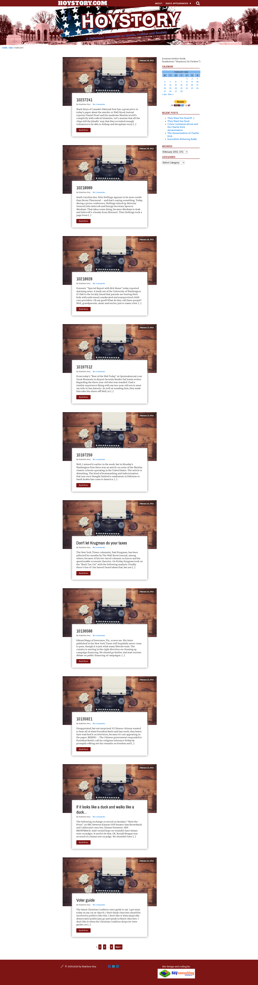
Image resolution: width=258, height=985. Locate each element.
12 (170, 85)
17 (197, 85)
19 (170, 88)
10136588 (84, 631)
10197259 (84, 455)
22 (187, 88)
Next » (118, 946)
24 (197, 88)
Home (4, 47)
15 (187, 85)
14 (181, 85)
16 (192, 85)
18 (165, 88)
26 (170, 91)
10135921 (84, 719)
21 (181, 88)
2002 (11, 47)
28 (181, 91)
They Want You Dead (178, 121)
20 (176, 88)
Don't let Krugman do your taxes (101, 543)
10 (197, 82)
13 (176, 85)
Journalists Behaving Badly (182, 139)
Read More (83, 130)
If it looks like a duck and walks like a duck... (105, 809)
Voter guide (85, 900)
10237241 (84, 100)
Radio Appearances (177, 3)
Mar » (170, 94)
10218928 (84, 279)
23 (192, 88)
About (158, 3)
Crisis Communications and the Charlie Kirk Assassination (182, 127)
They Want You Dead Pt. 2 (180, 118)
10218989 (84, 188)
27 (176, 91)
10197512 (84, 367)
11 (165, 85)
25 (165, 91)
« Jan (164, 94)
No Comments (99, 104)
